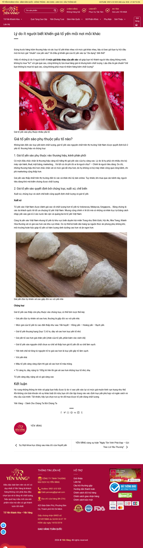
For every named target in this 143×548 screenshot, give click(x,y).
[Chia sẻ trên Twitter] (65, 412)
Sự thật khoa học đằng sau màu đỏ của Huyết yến (42, 445)
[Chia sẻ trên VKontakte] (75, 412)
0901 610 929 (55, 489)
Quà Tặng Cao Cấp (39, 19)
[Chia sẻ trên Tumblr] (82, 412)
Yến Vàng (66, 540)
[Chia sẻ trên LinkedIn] (78, 412)
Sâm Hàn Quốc (73, 19)
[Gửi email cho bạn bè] (68, 412)
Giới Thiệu (118, 19)
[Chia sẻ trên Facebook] (61, 412)
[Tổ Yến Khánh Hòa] (11, 10)
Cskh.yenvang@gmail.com (53, 492)
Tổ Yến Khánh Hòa (11, 19)
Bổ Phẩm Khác (92, 19)
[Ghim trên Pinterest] (71, 412)
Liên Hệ (6, 24)
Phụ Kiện (108, 19)
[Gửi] (55, 10)
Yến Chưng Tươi (57, 19)
